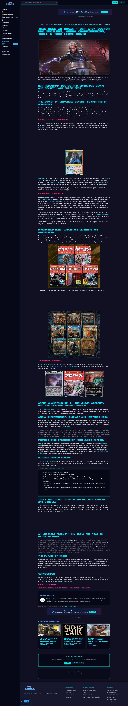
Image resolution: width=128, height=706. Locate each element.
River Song (41, 127)
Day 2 (68, 426)
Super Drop (72, 236)
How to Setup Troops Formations (92, 697)
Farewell (65, 201)
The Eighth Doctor (53, 216)
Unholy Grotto (59, 366)
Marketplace (9, 49)
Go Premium (104, 12)
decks (43, 178)
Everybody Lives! (83, 214)
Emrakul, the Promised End (46, 364)
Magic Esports (86, 587)
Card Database (70, 694)
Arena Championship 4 (48, 409)
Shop (6, 46)
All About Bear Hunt (88, 694)
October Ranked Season (48, 461)
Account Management (113, 702)
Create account (77, 663)
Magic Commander (74, 587)
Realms (6, 22)
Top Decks (68, 692)
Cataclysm (68, 697)
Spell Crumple (102, 182)
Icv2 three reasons (63, 540)
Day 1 (63, 426)
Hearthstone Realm (71, 690)
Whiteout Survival (11, 17)
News (6, 25)
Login (115, 2)
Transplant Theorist (56, 182)
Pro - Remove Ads (112, 699)
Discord (7, 54)
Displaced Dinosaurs (102, 214)
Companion (8, 33)
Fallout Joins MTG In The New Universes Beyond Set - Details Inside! (48, 641)
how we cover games (70, 606)
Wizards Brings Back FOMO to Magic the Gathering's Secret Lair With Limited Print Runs (74, 641)
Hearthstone (8, 14)
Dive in (26, 701)
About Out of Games (112, 690)
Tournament (42, 587)
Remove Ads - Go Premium (85, 16)
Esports (50, 587)
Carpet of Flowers (54, 201)
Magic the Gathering (61, 587)
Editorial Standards (112, 692)
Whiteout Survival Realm (89, 690)
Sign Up (122, 2)
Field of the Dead (72, 366)
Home (6, 9)
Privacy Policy (111, 697)
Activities (8, 38)
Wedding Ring (46, 199)
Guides (84, 692)
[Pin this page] (39, 24)
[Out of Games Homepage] (30, 687)
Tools (6, 30)
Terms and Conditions (113, 694)
